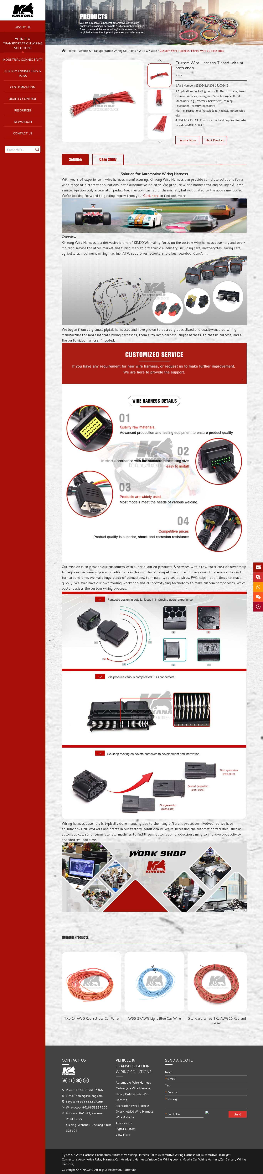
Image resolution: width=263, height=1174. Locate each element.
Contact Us (22, 133)
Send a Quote (179, 1060)
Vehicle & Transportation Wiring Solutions (23, 43)
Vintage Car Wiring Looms (164, 1159)
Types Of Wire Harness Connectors (86, 1155)
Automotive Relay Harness (96, 1159)
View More (123, 1134)
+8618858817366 (89, 1101)
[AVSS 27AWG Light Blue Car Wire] (114, 982)
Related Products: (75, 937)
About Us (22, 27)
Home (72, 50)
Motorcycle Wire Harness (133, 1088)
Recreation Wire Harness (133, 1105)
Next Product (214, 140)
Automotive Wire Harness (133, 1082)
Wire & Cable (148, 50)
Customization (22, 87)
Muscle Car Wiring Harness (201, 1159)
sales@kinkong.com (89, 1096)
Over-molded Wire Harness (134, 1111)
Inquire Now (187, 140)
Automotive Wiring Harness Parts (134, 1155)
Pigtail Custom (126, 1129)
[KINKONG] (23, 10)
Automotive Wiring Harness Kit (179, 1155)
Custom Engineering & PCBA (22, 73)
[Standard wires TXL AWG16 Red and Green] (177, 982)
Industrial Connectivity (23, 59)
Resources (22, 110)
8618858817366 (94, 1107)
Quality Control (23, 99)
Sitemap (130, 1169)
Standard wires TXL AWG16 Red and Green (177, 1020)
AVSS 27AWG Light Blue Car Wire (114, 1018)
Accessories (124, 1123)
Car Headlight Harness (130, 1159)
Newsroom (23, 122)
